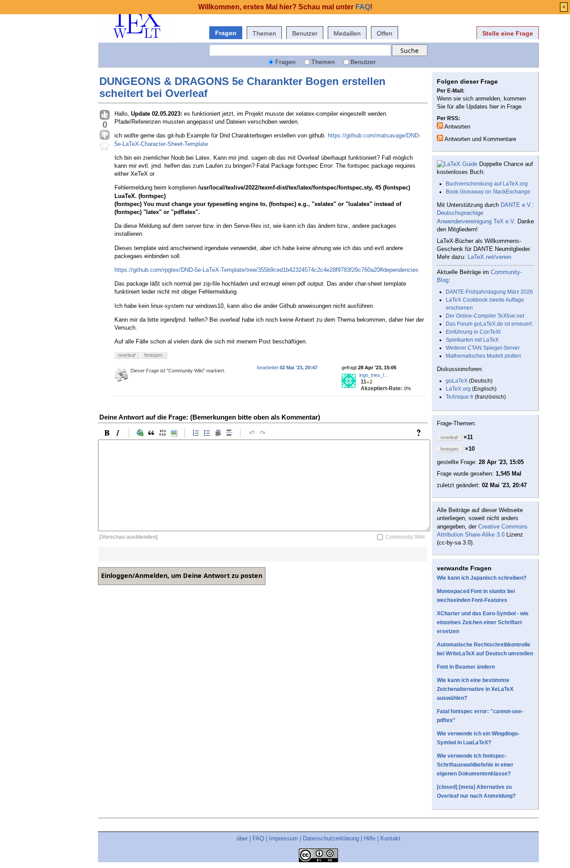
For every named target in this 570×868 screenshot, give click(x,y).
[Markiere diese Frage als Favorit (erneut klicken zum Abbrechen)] (104, 146)
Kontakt (390, 838)
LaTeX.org (458, 389)
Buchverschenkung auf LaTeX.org (487, 184)
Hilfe (369, 838)
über (242, 838)
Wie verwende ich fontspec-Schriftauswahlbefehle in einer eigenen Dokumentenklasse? (475, 765)
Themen (264, 33)
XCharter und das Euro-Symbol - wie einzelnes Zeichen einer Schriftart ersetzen (483, 622)
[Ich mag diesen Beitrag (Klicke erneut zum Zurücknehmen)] (104, 115)
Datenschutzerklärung (331, 838)
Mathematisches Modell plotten (483, 356)
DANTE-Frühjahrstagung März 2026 (489, 292)
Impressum (283, 838)
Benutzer (305, 33)
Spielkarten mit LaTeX (472, 340)
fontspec (153, 355)
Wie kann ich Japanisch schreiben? (481, 578)
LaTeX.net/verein (489, 257)
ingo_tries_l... (373, 375)
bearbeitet (287, 367)
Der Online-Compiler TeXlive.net (485, 316)
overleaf (126, 355)
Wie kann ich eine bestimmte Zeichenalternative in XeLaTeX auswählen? (475, 689)
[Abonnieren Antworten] (440, 125)
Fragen (225, 32)
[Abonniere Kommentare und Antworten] (440, 138)
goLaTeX (457, 381)
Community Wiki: (406, 537)
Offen (384, 33)
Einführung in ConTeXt (473, 332)
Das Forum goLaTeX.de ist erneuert (489, 324)
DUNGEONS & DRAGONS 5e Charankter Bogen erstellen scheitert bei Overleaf (242, 87)
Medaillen (347, 33)
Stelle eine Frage (507, 33)
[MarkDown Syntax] (420, 432)
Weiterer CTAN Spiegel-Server (483, 348)
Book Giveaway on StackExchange (488, 192)
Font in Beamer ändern (466, 667)
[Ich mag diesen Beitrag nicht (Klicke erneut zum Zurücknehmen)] (104, 135)
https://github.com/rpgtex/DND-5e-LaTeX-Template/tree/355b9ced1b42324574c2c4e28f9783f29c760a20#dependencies (266, 269)
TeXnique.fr (459, 397)
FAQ (258, 838)
